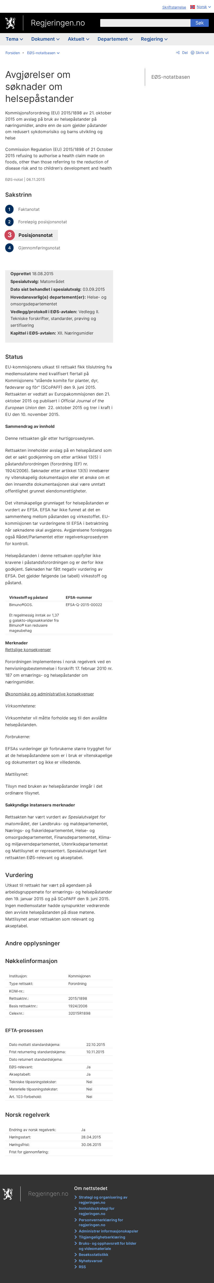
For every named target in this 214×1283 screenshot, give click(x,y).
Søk (199, 23)
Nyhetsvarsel (90, 1261)
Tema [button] (12, 39)
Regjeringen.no (58, 22)
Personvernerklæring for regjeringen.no (101, 1222)
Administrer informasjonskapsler (108, 1231)
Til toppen (63, 1167)
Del (184, 52)
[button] (43, 52)
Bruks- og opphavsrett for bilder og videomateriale (107, 1246)
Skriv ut (202, 52)
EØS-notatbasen (170, 77)
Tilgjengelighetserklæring (102, 1237)
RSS (82, 1267)
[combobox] (145, 23)
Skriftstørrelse (174, 7)
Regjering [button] (152, 39)
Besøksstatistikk (93, 1254)
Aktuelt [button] (77, 39)
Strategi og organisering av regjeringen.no (103, 1200)
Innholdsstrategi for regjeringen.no (97, 1211)
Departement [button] (113, 39)
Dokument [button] (43, 39)
